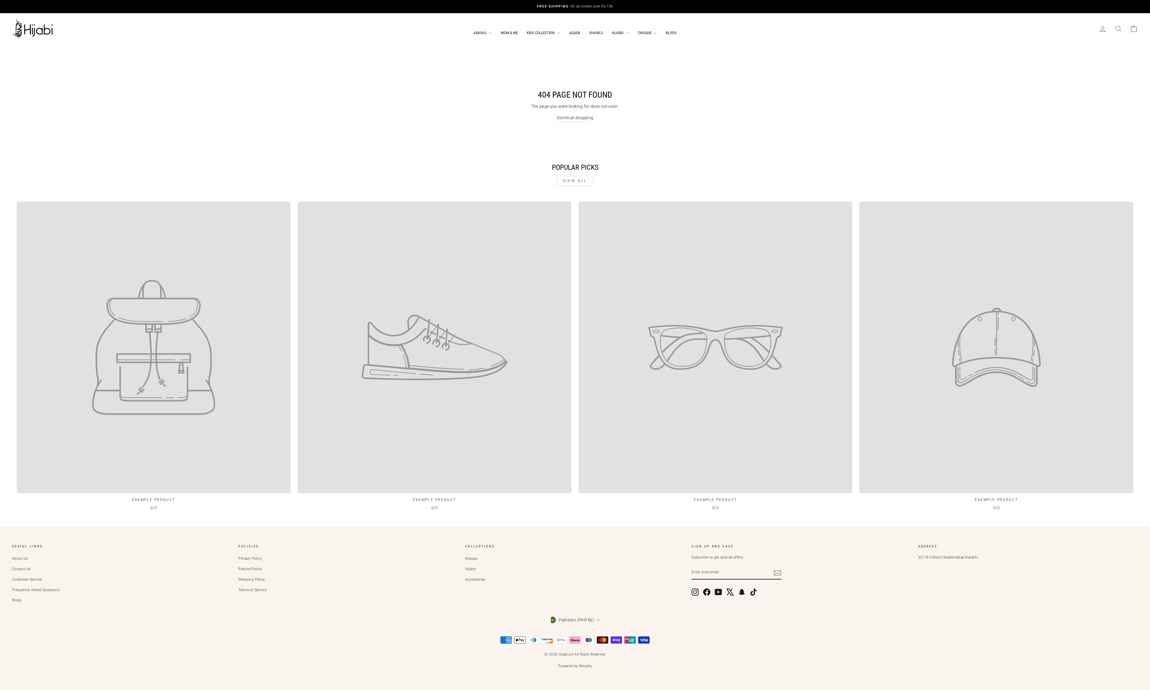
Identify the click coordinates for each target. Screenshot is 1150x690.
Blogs (671, 33)
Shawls (596, 33)
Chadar (645, 33)
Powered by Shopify (575, 666)
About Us (20, 558)
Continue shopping (575, 117)
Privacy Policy (250, 558)
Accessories (475, 579)
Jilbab (574, 33)
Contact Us (21, 569)
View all (575, 181)
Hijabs (618, 33)
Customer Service (27, 579)
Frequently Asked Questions (36, 590)
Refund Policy (250, 569)
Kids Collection (541, 33)
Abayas (480, 33)
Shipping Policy (251, 579)
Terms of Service (252, 590)
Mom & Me (509, 33)
